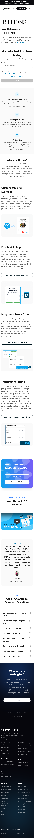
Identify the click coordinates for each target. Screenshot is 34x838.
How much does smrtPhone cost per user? (15, 640)
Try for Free (21, 8)
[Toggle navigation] (29, 8)
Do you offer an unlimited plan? (14, 646)
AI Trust (3, 808)
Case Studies (5, 792)
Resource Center (6, 789)
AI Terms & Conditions (24, 801)
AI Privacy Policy (23, 804)
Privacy (3, 829)
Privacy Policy (21, 74)
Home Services (22, 754)
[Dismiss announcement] (33, 2)
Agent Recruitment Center (8, 764)
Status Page (21, 809)
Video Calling (5, 753)
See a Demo (17, 476)
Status (19, 829)
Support (3, 801)
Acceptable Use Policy (24, 792)
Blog (2, 811)
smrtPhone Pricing (23, 762)
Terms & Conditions (11, 74)
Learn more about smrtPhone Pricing (17, 417)
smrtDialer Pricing (23, 765)
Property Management (24, 746)
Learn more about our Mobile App (17, 275)
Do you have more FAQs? (12, 656)
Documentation (5, 795)
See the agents (24, 3)
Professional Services (24, 751)
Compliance (4, 798)
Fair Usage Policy (23, 798)
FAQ (2, 814)
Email (3, 62)
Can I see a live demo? (11, 633)
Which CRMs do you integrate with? (14, 622)
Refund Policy (22, 786)
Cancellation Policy (17, 76)
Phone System (5, 747)
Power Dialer (5, 750)
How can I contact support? (13, 651)
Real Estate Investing (24, 743)
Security (14, 829)
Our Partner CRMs (6, 776)
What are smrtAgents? (7, 761)
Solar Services (22, 748)
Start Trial (17, 700)
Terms (8, 829)
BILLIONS (20, 42)
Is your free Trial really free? (13, 628)
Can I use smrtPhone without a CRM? (14, 614)
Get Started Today (17, 482)
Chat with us (21, 812)
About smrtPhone (6, 786)
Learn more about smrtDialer (17, 342)
